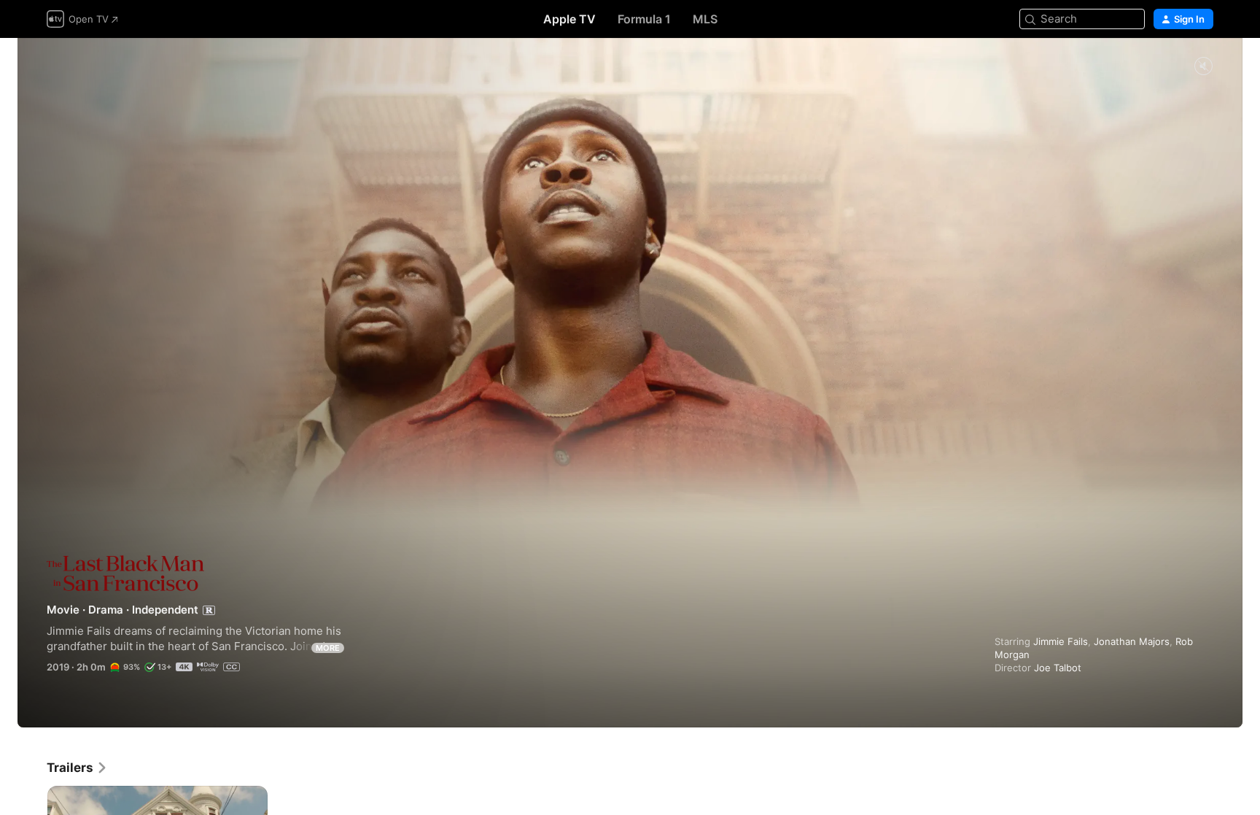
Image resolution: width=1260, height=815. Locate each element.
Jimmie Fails (1060, 641)
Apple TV (569, 19)
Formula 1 (644, 19)
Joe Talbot (1057, 667)
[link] (77, 768)
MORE (328, 648)
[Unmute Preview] (1203, 66)
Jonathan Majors (1132, 641)
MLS (705, 19)
